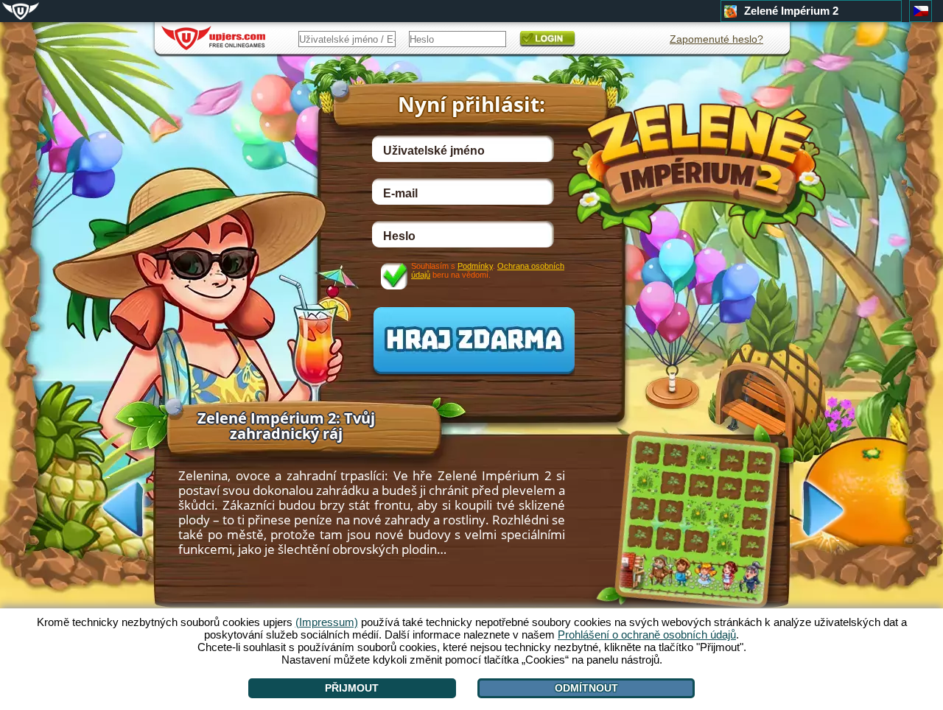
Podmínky (475, 265)
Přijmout (352, 688)
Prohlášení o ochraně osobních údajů (647, 634)
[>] (837, 510)
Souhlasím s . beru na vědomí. (487, 270)
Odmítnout (586, 688)
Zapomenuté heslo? (716, 39)
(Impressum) (326, 622)
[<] (108, 507)
